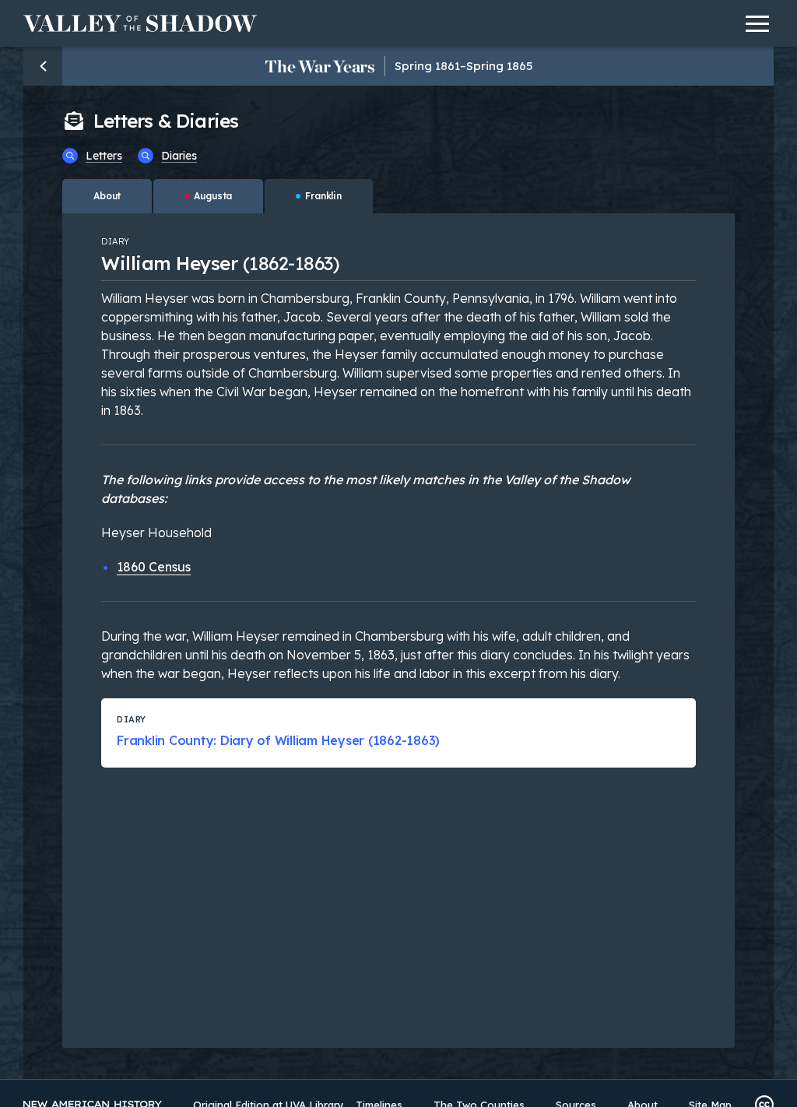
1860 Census (154, 567)
